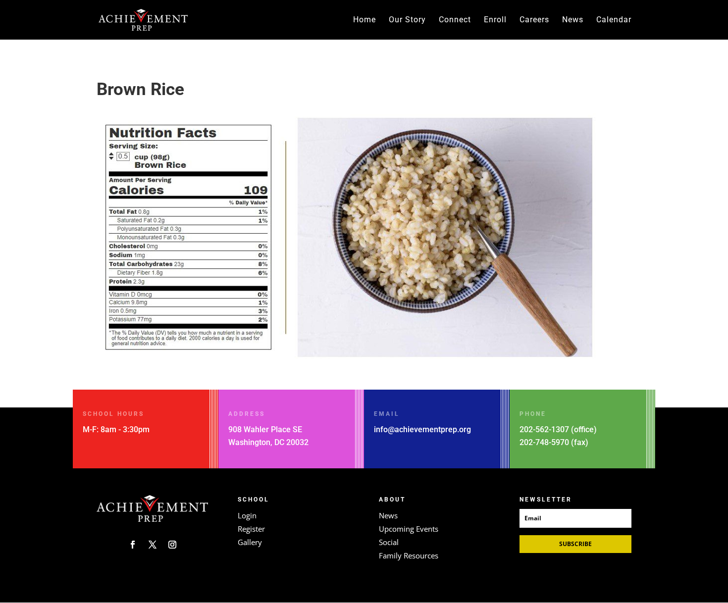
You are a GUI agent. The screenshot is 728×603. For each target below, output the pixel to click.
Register (251, 529)
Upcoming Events (408, 529)
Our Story (407, 20)
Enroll (495, 20)
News (572, 20)
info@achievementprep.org (422, 429)
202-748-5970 (544, 442)
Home (364, 20)
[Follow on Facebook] (133, 545)
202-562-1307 (544, 429)
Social (389, 542)
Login (247, 515)
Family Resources (408, 555)
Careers (534, 20)
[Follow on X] (152, 545)
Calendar (613, 20)
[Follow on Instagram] (172, 545)
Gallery (250, 542)
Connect (455, 20)
